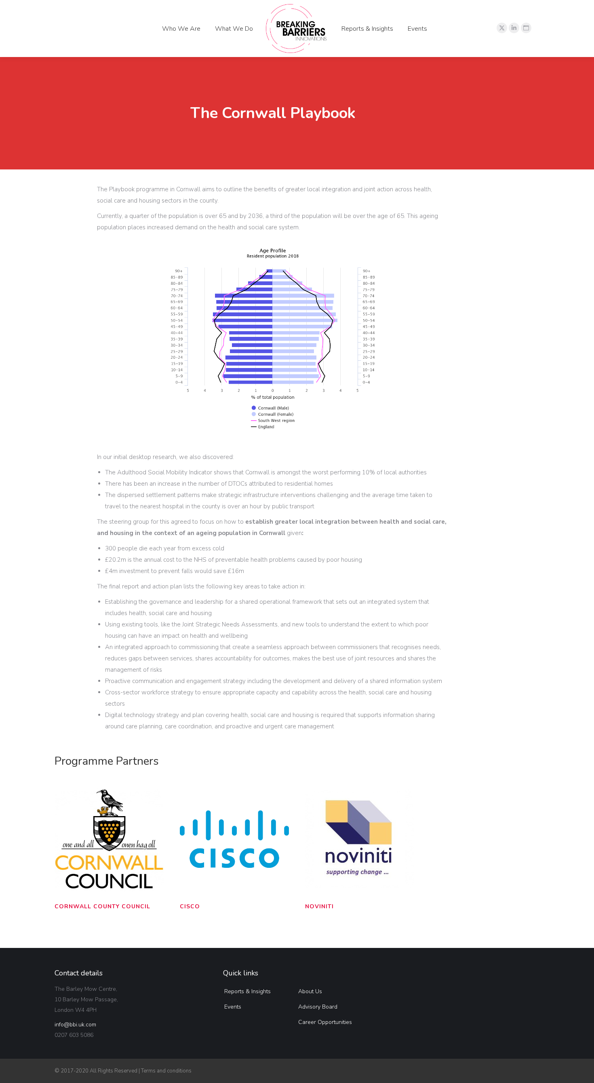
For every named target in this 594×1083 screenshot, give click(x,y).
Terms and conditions (166, 1071)
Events (232, 1007)
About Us (310, 991)
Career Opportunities (325, 1022)
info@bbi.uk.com (75, 1024)
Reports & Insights (247, 991)
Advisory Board (317, 1007)
